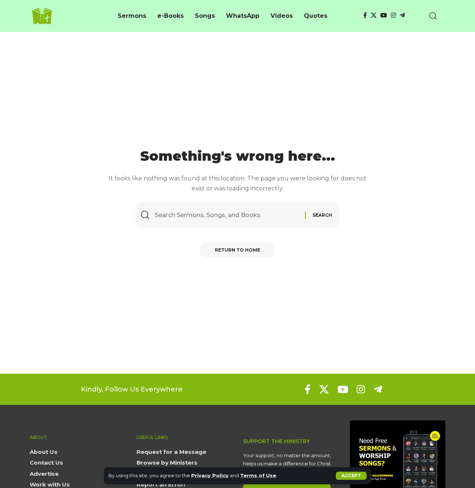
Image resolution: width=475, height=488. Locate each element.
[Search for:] (227, 215)
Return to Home (237, 250)
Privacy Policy (210, 475)
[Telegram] (402, 15)
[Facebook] (365, 15)
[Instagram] (393, 15)
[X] (374, 15)
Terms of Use (258, 475)
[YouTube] (384, 15)
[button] (351, 476)
